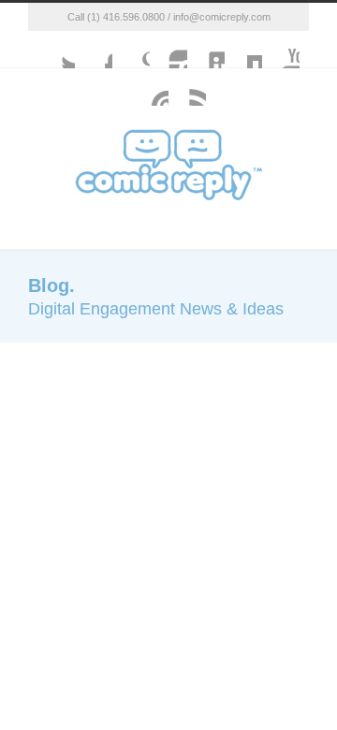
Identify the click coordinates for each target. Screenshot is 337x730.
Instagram (168, 49)
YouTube (281, 49)
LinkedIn (206, 49)
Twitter (56, 49)
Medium (243, 49)
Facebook (93, 49)
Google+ (131, 49)
